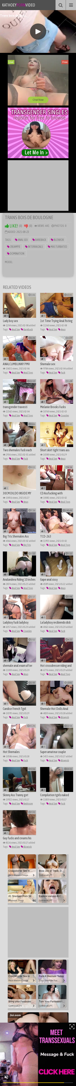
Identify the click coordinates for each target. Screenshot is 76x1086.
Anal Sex (22, 239)
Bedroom (28, 803)
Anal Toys (28, 372)
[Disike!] (26, 225)
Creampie (15, 246)
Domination (17, 253)
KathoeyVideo (18, 5)
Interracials (35, 246)
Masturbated (58, 246)
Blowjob (58, 239)
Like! (13, 225)
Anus (62, 329)
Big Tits (27, 544)
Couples (64, 415)
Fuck (62, 372)
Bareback (40, 239)
